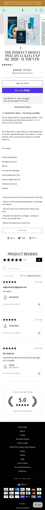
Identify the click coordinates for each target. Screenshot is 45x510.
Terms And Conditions (22, 467)
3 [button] (24, 48)
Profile (22, 455)
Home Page (22, 427)
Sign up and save (22, 479)
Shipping (15, 73)
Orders (22, 451)
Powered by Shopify (22, 508)
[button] (28, 259)
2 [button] (23, 48)
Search (22, 431)
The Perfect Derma (22, 439)
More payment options (22, 107)
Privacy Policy (22, 463)
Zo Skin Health (22, 443)
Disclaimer (22, 471)
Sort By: (23, 276)
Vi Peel (22, 435)
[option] (22, 3)
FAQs (22, 459)
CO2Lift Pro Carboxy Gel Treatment (22, 447)
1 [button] (20, 48)
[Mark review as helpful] (39, 304)
